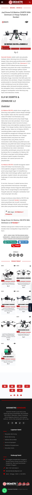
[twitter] (14, 255)
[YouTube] (16, 422)
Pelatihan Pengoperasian (12, 445)
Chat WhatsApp (11, 242)
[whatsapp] (17, 255)
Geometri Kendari (6, 57)
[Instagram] (12, 422)
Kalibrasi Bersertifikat (11, 439)
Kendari (17, 200)
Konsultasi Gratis (9, 448)
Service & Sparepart (10, 442)
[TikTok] (19, 422)
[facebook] (10, 255)
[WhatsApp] (23, 422)
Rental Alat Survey (10, 437)
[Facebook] (8, 422)
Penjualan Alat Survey (11, 434)
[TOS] (17, 395)
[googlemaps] (12, 390)
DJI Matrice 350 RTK (7, 110)
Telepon (17, 245)
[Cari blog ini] (30, 2)
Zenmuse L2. (24, 63)
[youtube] (12, 386)
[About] (21, 395)
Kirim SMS (24, 242)
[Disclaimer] (11, 395)
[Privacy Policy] (14, 395)
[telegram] (21, 255)
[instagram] (19, 386)
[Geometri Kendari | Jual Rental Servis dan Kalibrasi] (16, 2)
